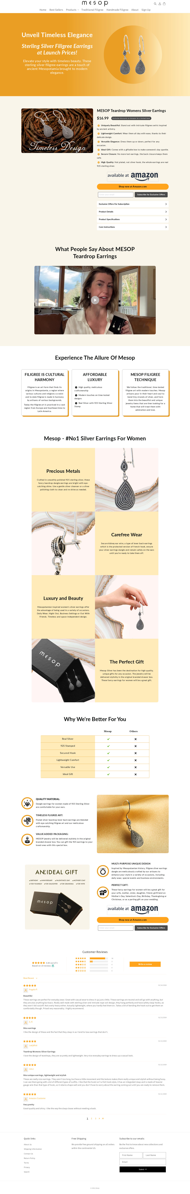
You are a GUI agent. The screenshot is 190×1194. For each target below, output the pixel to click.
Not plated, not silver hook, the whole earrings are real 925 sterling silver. (132, 164)
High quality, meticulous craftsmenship (88, 389)
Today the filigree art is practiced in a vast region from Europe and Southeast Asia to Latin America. (44, 408)
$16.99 (103, 118)
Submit (142, 1169)
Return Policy (29, 1158)
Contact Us (28, 1153)
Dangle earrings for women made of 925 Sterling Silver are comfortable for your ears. (63, 805)
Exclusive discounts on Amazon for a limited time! (131, 118)
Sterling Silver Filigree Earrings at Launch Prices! (57, 50)
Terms (26, 1163)
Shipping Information (33, 1149)
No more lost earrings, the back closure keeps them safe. (132, 156)
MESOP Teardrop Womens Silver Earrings (131, 111)
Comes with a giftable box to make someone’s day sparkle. (135, 150)
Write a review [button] (145, 964)
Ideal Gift (68, 774)
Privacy (27, 1167)
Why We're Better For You (95, 719)
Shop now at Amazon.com (133, 187)
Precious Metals (63, 471)
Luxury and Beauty (63, 598)
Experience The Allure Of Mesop (95, 358)
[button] (72, 9)
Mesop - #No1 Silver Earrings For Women (95, 438)
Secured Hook (68, 753)
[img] (29, 985)
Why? (67, 731)
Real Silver (68, 739)
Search (27, 1172)
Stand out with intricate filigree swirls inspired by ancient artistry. (132, 127)
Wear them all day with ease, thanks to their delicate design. (131, 135)
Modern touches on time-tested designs (92, 397)
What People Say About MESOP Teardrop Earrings (95, 253)
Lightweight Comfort (68, 760)
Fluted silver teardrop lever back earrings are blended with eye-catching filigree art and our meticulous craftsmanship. (62, 823)
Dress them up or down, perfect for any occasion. (128, 143)
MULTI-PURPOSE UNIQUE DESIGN (131, 864)
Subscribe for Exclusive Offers (151, 195)
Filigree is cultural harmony (44, 377)
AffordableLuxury (95, 377)
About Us (28, 1144)
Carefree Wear (126, 535)
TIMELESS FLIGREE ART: (49, 815)
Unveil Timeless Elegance (57, 35)
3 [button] (95, 1118)
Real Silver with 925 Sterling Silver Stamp (93, 405)
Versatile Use (67, 767)
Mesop (108, 731)
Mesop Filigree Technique (145, 377)
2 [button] (91, 1118)
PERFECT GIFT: (120, 885)
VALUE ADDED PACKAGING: (52, 834)
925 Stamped (68, 746)
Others (134, 731)
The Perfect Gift (127, 662)
